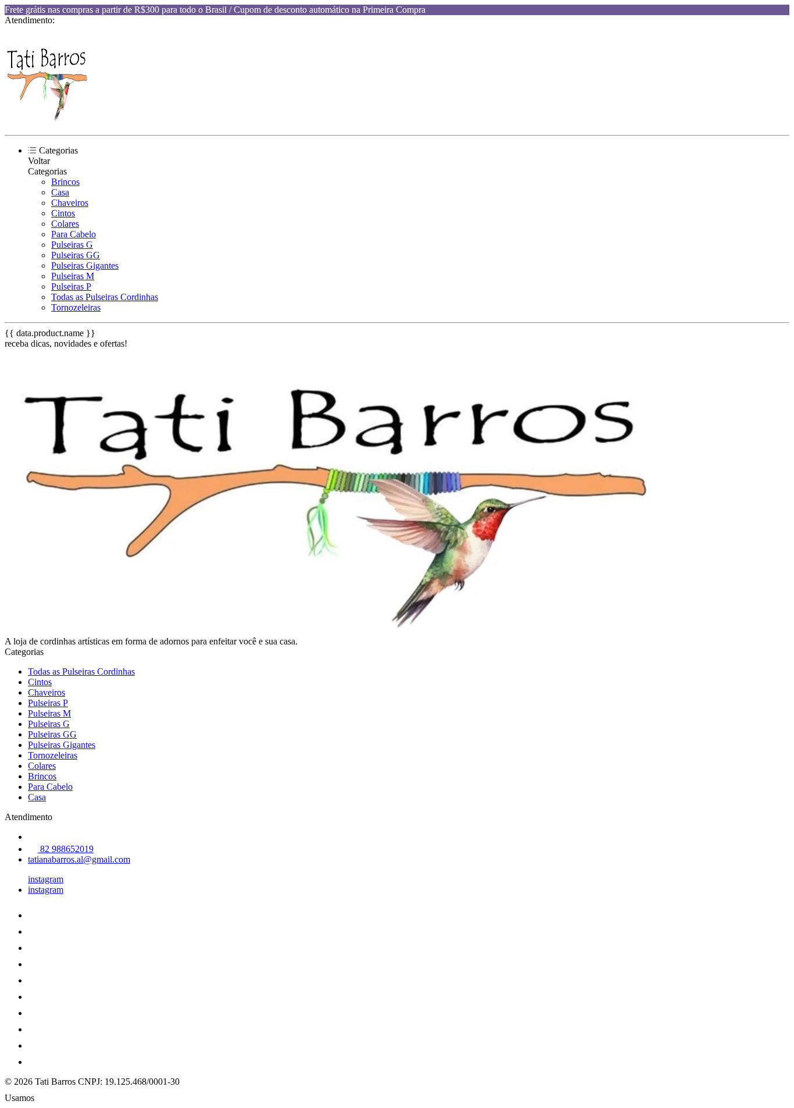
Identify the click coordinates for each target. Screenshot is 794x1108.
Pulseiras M (72, 276)
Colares (65, 224)
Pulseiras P (71, 286)
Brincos (65, 182)
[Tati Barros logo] (48, 120)
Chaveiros (69, 203)
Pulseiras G (72, 245)
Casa (60, 192)
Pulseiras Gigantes (85, 265)
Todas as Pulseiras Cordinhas (104, 297)
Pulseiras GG (75, 255)
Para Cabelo (73, 234)
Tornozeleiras (76, 307)
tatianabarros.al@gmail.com (79, 859)
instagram (45, 879)
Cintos (63, 213)
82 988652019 (66, 849)
